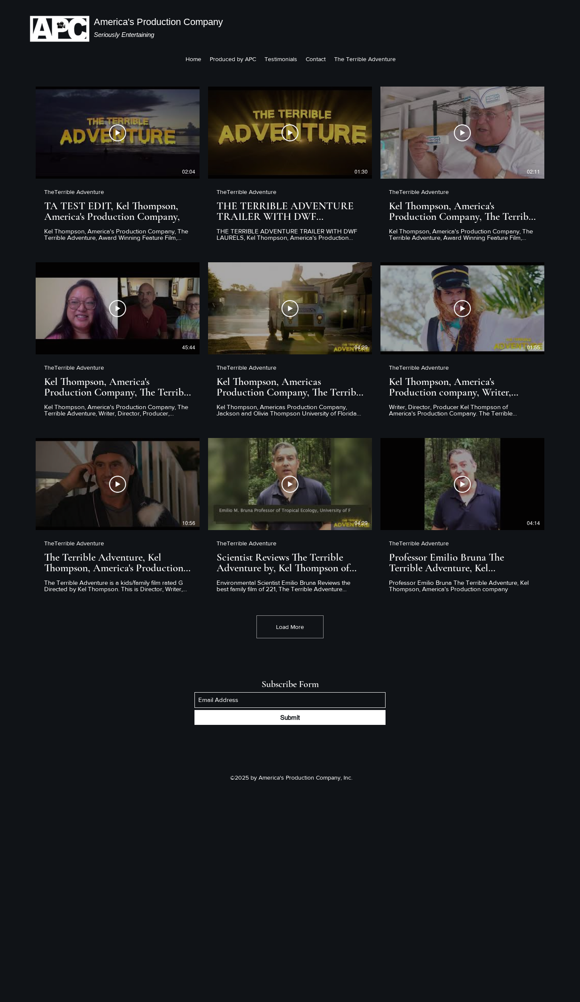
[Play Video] (117, 132)
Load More (290, 626)
